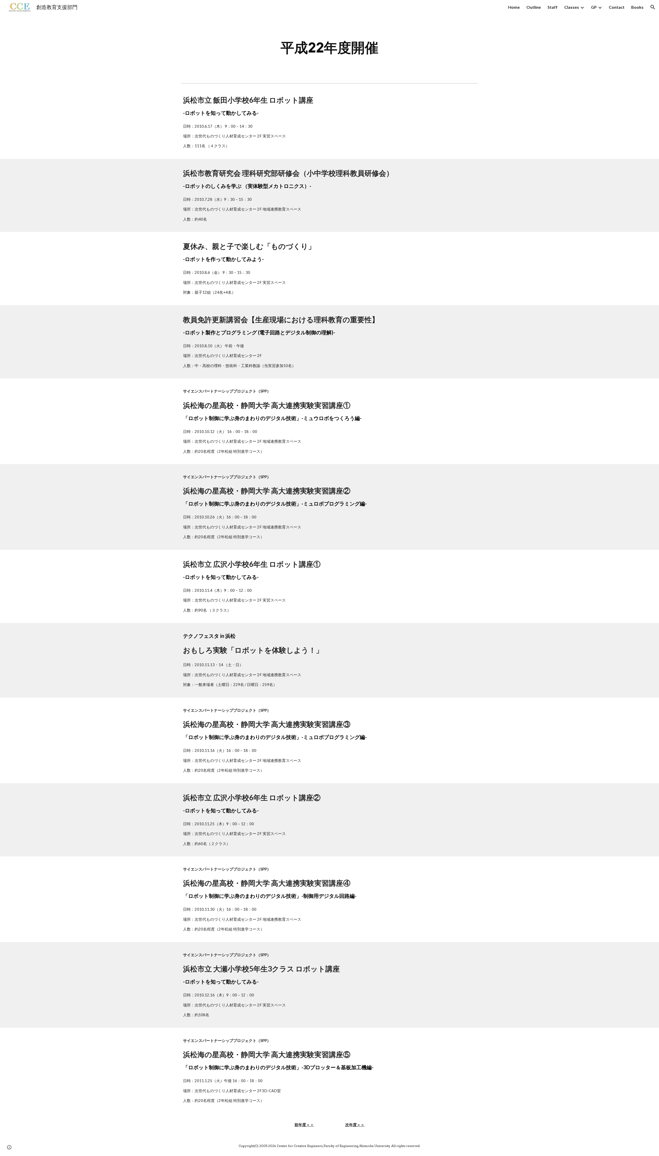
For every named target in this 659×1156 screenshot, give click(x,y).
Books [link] (637, 7)
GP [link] (594, 7)
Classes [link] (571, 7)
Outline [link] (533, 7)
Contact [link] (617, 7)
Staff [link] (553, 7)
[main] (329, 47)
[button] (653, 7)
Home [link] (514, 7)
